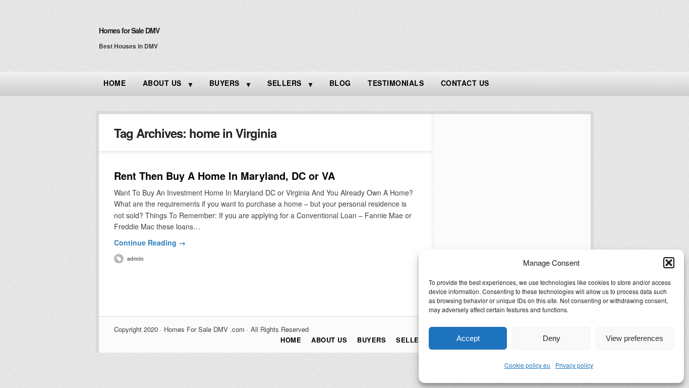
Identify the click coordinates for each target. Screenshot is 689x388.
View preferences (634, 338)
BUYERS (224, 83)
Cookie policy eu (527, 365)
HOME (114, 83)
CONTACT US (465, 83)
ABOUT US (162, 83)
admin (135, 258)
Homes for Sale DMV (129, 30)
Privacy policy (574, 365)
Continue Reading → (150, 242)
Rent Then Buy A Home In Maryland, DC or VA (224, 175)
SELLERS (284, 83)
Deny (551, 338)
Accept (468, 338)
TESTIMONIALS (396, 83)
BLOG (340, 83)
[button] (669, 263)
